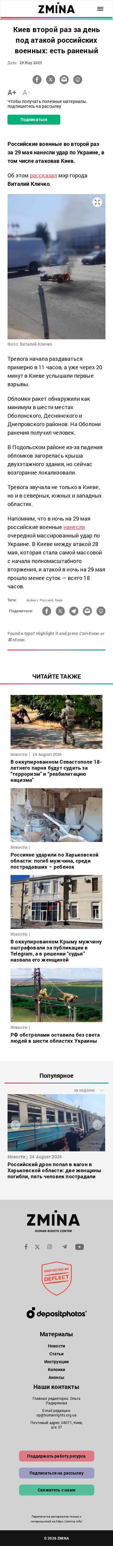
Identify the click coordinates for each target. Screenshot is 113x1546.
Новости (56, 1346)
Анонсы (56, 1377)
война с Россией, (40, 600)
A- (26, 92)
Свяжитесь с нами (56, 1490)
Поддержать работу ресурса (56, 1456)
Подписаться (33, 119)
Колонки (56, 1369)
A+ (12, 92)
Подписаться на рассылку (56, 1473)
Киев (59, 600)
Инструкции (56, 1361)
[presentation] (15, 1125)
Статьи (56, 1354)
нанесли (74, 527)
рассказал (43, 175)
